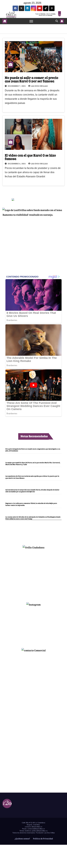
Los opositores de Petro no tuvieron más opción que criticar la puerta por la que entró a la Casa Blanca (32, 477)
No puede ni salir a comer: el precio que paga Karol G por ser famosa (31, 79)
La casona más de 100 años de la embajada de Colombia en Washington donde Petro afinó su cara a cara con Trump (32, 518)
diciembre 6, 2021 (17, 163)
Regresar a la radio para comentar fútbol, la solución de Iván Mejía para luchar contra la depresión (31, 504)
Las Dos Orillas (39, 86)
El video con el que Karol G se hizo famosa (30, 157)
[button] (56, 21)
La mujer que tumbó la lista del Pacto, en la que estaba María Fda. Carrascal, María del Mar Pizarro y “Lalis (32, 463)
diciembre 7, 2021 (17, 86)
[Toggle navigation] (31, 21)
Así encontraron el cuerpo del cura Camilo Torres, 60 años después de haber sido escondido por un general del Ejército (32, 491)
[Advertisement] (33, 574)
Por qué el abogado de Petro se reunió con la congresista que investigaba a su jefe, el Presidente (32, 450)
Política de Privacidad (43, 838)
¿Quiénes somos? (22, 838)
